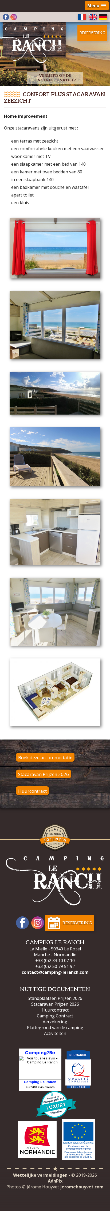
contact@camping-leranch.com (55, 972)
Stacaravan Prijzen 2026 (43, 774)
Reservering (92, 33)
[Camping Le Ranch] (55, 880)
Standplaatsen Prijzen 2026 (55, 998)
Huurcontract (32, 791)
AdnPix (55, 1181)
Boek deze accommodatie (45, 757)
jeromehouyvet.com (82, 1187)
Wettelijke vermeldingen (40, 1175)
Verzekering (55, 1022)
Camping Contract (55, 1016)
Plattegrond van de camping (55, 1027)
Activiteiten (55, 1033)
